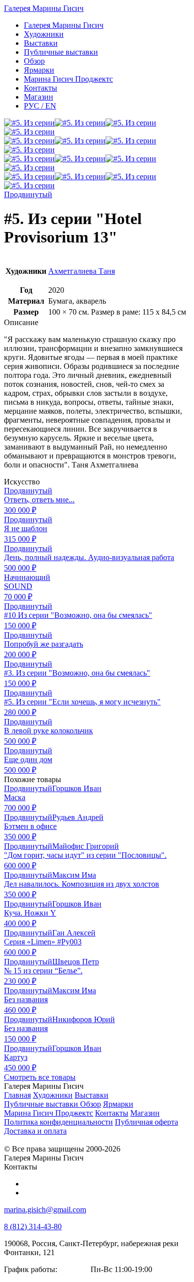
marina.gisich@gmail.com (45, 1209)
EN (40, 106)
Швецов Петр (75, 961)
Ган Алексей (74, 933)
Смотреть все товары (40, 1077)
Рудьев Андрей (77, 817)
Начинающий (27, 577)
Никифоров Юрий (83, 1019)
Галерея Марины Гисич (44, 8)
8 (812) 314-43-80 (33, 1226)
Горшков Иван (76, 788)
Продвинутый (28, 194)
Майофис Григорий (85, 846)
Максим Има (74, 875)
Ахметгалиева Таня (81, 271)
